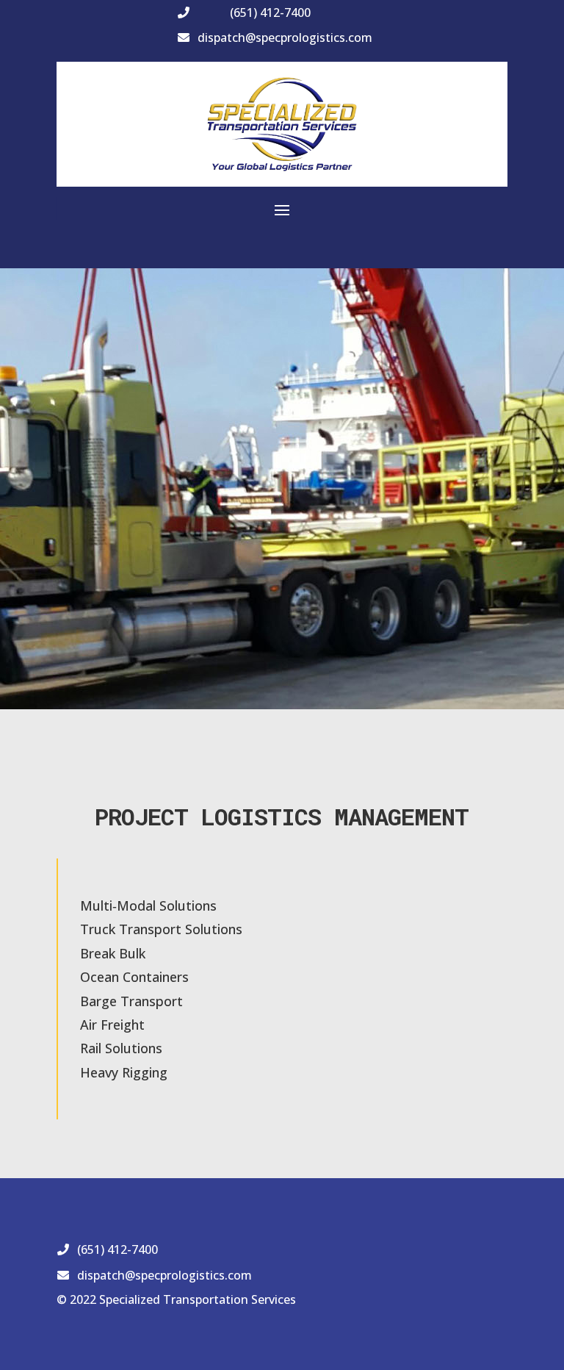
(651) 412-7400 (270, 12)
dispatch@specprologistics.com (285, 37)
